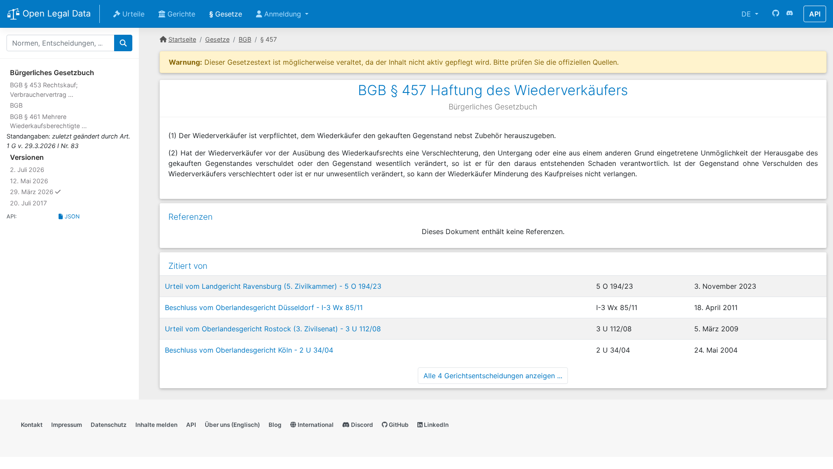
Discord (361, 424)
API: (12, 216)
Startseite (182, 39)
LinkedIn (436, 424)
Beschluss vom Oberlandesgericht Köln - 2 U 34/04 (249, 350)
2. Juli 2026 (27, 169)
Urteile (132, 14)
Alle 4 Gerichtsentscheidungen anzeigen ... (492, 375)
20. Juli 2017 (28, 203)
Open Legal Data (55, 13)
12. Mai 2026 (29, 181)
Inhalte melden (156, 424)
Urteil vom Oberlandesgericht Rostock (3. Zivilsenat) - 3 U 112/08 (273, 328)
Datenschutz (109, 424)
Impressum (66, 424)
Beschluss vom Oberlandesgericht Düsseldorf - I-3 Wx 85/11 (264, 307)
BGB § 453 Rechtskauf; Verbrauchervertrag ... (44, 89)
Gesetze (225, 14)
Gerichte (180, 14)
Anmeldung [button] (282, 14)
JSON (71, 216)
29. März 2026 (52, 191)
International (315, 424)
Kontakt (32, 424)
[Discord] (790, 14)
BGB (16, 105)
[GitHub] (776, 14)
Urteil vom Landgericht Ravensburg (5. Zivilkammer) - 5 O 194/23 (273, 286)
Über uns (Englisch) (232, 424)
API (814, 14)
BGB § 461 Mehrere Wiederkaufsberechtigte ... (48, 121)
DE (747, 14)
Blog (275, 424)
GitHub (398, 424)
